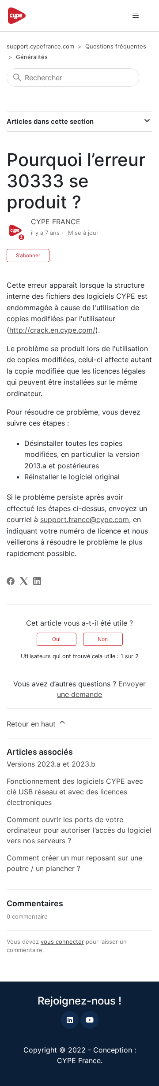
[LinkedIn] (37, 581)
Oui (56, 639)
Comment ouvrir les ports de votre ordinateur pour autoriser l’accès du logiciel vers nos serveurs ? (79, 830)
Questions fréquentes (115, 46)
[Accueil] (17, 15)
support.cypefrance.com (40, 46)
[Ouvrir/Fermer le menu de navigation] (135, 16)
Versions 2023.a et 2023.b (51, 764)
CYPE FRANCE (55, 221)
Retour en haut (32, 723)
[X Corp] (24, 581)
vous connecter (62, 941)
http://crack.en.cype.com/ (52, 330)
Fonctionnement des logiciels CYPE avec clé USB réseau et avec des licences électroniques (75, 792)
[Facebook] (11, 581)
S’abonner (28, 255)
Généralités (32, 56)
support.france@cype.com (84, 519)
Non (103, 639)
